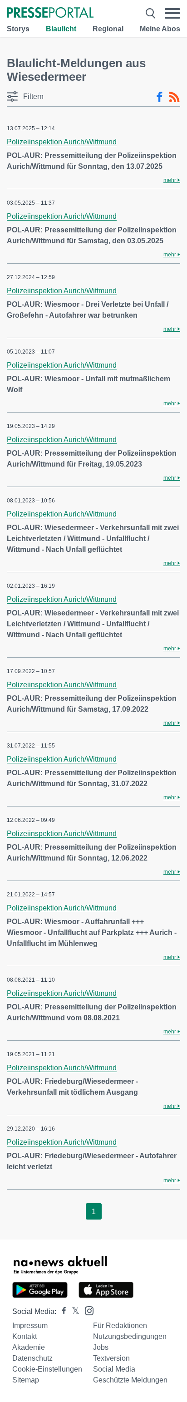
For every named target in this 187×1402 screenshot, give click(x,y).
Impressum (30, 1325)
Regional (108, 29)
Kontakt (24, 1336)
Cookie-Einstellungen (47, 1369)
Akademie (28, 1347)
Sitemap (25, 1380)
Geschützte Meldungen (130, 1380)
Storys (18, 29)
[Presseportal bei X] (72, 1311)
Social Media (114, 1369)
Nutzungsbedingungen (130, 1336)
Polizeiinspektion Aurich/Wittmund (62, 142)
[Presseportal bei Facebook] (61, 1311)
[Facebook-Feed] (159, 97)
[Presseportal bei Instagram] (86, 1310)
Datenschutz (32, 1358)
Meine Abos (160, 29)
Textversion (111, 1358)
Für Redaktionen (120, 1325)
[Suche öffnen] (150, 13)
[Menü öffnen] (172, 13)
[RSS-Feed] (174, 97)
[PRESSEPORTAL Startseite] (50, 13)
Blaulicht (61, 29)
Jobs (100, 1347)
